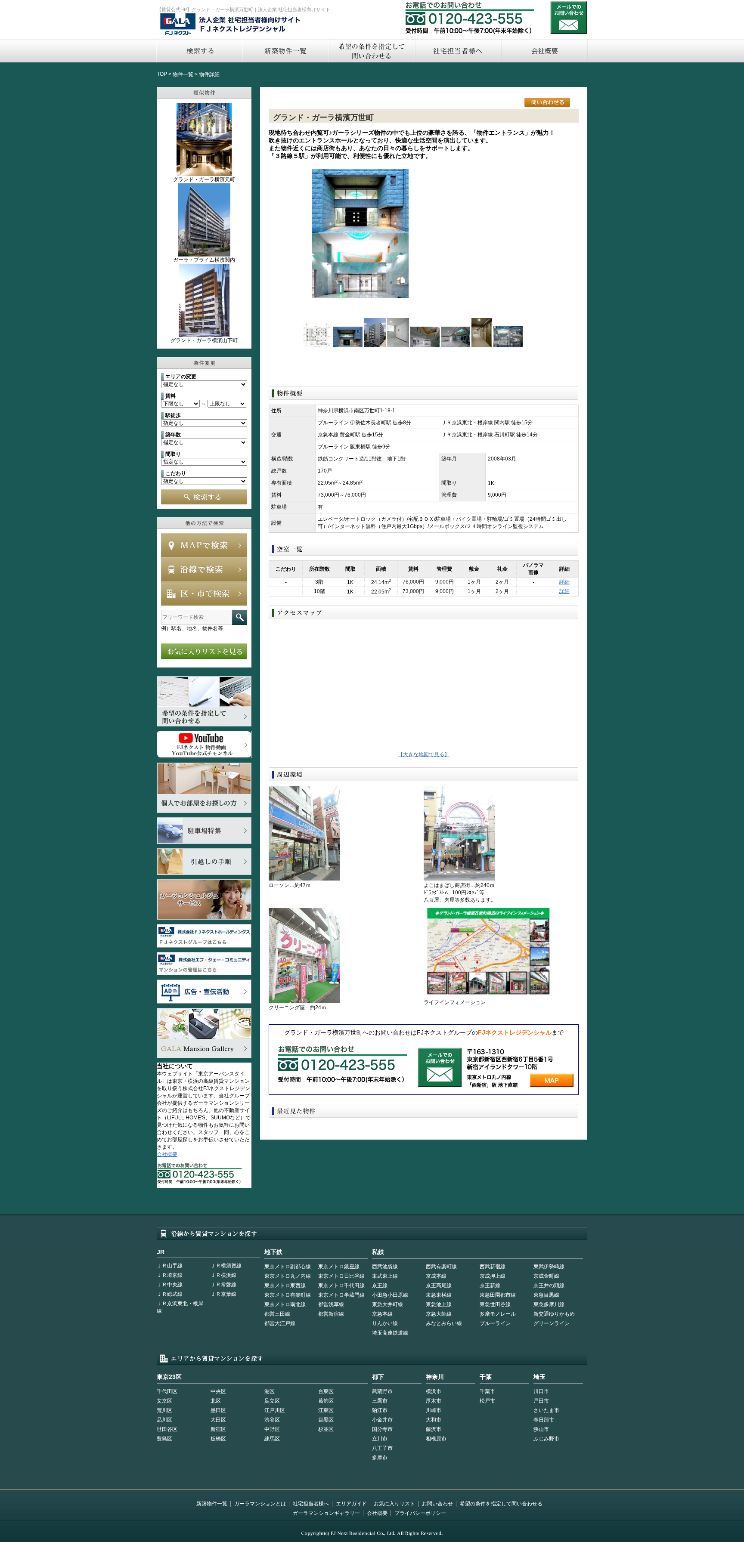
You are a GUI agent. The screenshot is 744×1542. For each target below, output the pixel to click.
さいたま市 (546, 1410)
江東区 (326, 1410)
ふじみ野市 (546, 1439)
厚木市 (433, 1401)
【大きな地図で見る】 (424, 754)
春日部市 (543, 1420)
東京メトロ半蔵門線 (341, 1295)
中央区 (218, 1391)
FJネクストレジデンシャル (231, 25)
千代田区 (167, 1391)
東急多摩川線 (548, 1304)
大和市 (433, 1420)
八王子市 (382, 1448)
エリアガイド (351, 1504)
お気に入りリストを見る (204, 651)
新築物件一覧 (285, 50)
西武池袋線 (385, 1267)
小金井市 (382, 1420)
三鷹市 (380, 1401)
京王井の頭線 (548, 1285)
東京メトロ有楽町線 (287, 1295)
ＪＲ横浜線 (223, 1275)
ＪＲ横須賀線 (226, 1266)
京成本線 (436, 1276)
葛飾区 (326, 1401)
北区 (216, 1401)
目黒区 (326, 1420)
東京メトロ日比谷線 (341, 1276)
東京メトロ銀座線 (339, 1267)
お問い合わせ (568, 17)
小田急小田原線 (390, 1295)
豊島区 (164, 1439)
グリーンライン (551, 1323)
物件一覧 (183, 74)
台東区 (326, 1391)
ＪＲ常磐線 (223, 1285)
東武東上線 (385, 1276)
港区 (269, 1391)
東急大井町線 (387, 1304)
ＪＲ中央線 (170, 1285)
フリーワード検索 (239, 617)
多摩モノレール (498, 1314)
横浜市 (433, 1391)
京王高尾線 (439, 1285)
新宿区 (218, 1429)
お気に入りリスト (394, 1504)
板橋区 (218, 1439)
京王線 (380, 1285)
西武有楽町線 (441, 1267)
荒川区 (164, 1410)
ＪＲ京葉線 (223, 1294)
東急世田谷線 (495, 1304)
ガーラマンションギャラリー (326, 1513)
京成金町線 (546, 1276)
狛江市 (380, 1410)
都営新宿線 (331, 1314)
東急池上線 (439, 1304)
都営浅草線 (331, 1304)
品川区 (164, 1420)
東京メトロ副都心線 (287, 1267)
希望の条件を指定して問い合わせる (372, 50)
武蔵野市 (382, 1391)
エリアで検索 (204, 593)
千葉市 (487, 1391)
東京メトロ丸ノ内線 (287, 1276)
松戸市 (487, 1401)
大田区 (218, 1420)
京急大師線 (439, 1314)
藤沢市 (433, 1429)
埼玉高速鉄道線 (390, 1333)
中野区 (272, 1429)
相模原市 (436, 1439)
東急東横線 (439, 1295)
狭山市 (541, 1429)
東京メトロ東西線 (285, 1285)
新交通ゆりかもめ (554, 1314)
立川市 (380, 1439)
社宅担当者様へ (311, 1504)
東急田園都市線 (498, 1295)
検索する (199, 50)
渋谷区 (272, 1420)
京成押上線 (492, 1276)
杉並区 (326, 1429)
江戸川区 (274, 1410)
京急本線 (382, 1314)
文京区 (164, 1401)
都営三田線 (277, 1314)
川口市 (541, 1391)
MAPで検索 (204, 545)
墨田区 (218, 1410)
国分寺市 (382, 1429)
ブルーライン (495, 1323)
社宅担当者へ (458, 50)
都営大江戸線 (279, 1323)
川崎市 (433, 1410)
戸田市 (541, 1401)
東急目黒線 (546, 1295)
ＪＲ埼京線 (170, 1275)
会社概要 (544, 50)
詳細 (564, 582)
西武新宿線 (492, 1267)
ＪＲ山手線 (170, 1266)
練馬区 (272, 1439)
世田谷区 (167, 1429)
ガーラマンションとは (260, 1504)
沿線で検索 (204, 569)
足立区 (272, 1401)
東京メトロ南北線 (285, 1304)
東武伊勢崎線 (548, 1267)
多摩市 (380, 1458)
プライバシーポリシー (420, 1513)
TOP (162, 74)
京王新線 (490, 1285)
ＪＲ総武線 (170, 1294)
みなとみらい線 (444, 1323)
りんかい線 (385, 1323)
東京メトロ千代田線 (341, 1285)
